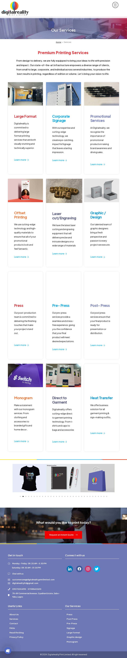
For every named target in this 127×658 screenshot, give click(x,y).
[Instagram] (88, 569)
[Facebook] (79, 569)
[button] (20, 496)
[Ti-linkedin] (70, 569)
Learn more (20, 159)
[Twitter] (97, 569)
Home (58, 42)
